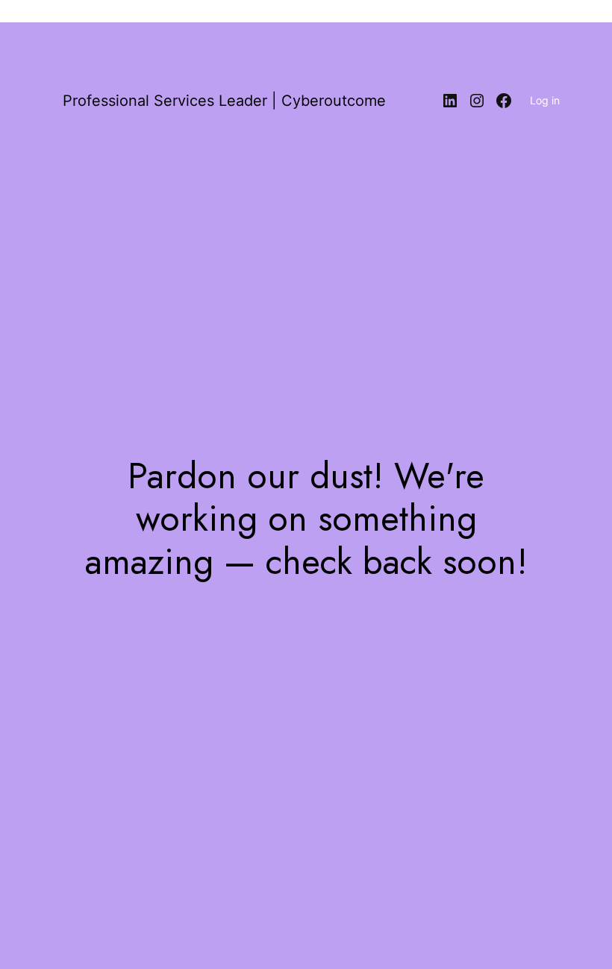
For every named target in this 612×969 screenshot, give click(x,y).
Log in (545, 100)
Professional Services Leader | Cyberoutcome (224, 101)
